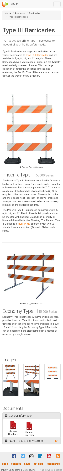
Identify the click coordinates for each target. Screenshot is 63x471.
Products (20, 13)
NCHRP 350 (24, 223)
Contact (16, 463)
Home (8, 13)
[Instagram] (31, 456)
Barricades (34, 13)
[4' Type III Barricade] (10, 372)
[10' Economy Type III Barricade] (31, 276)
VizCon (14, 3)
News (27, 463)
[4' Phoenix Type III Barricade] (31, 129)
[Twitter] (22, 456)
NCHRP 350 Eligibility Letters (25, 440)
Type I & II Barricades (37, 55)
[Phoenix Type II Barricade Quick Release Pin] (10, 388)
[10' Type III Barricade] (31, 372)
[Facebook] (14, 456)
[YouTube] (49, 456)
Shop (5, 463)
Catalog (38, 463)
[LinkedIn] (40, 456)
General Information (20, 415)
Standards (53, 463)
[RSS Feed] (57, 456)
